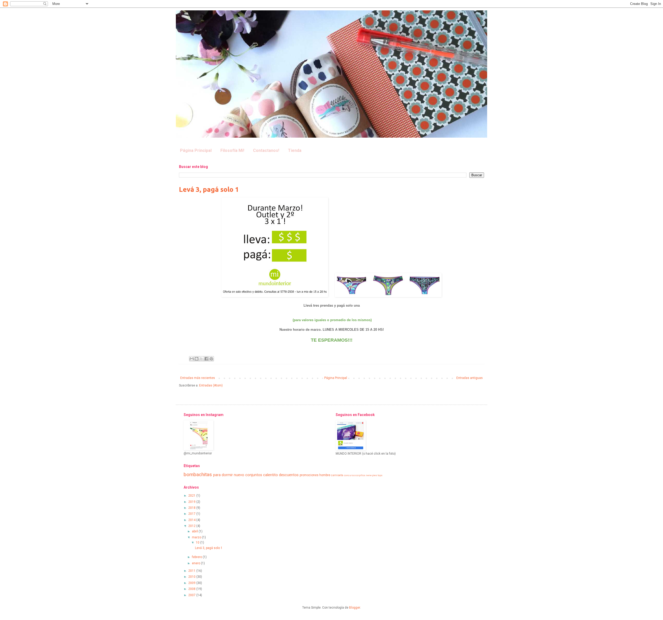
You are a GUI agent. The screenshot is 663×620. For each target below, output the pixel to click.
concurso (349, 475)
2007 (192, 595)
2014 (192, 520)
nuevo (239, 475)
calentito (270, 475)
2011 (192, 571)
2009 (192, 583)
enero (196, 563)
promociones (309, 475)
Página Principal (196, 150)
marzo (197, 537)
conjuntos (253, 475)
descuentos (289, 475)
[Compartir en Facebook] (206, 358)
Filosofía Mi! (232, 150)
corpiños (360, 475)
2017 (192, 514)
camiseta (337, 475)
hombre (324, 475)
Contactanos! (266, 150)
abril (195, 531)
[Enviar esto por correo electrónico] (191, 358)
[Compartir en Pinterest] (211, 358)
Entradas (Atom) (211, 385)
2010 (192, 577)
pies (374, 475)
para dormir (223, 475)
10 (198, 542)
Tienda (294, 150)
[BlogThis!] (196, 358)
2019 (192, 502)
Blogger (354, 607)
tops (380, 475)
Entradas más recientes (197, 378)
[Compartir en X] (201, 358)
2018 (192, 508)
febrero (197, 557)
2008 (192, 589)
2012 (192, 526)
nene (369, 475)
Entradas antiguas (469, 378)
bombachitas (198, 474)
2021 (192, 495)
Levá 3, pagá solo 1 (209, 189)
